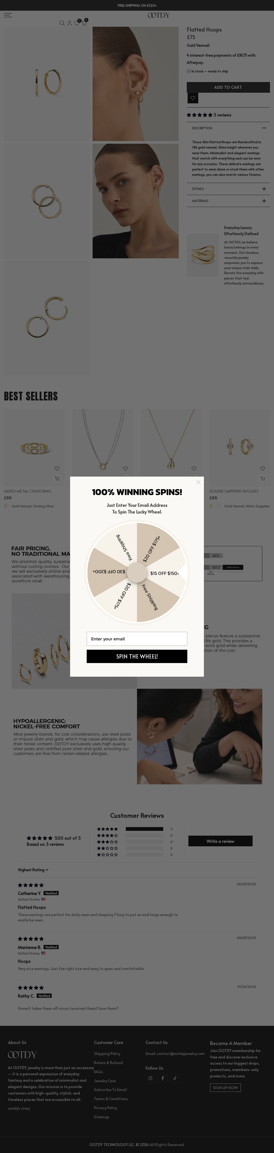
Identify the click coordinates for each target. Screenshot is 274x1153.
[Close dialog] (198, 482)
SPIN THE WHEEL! (137, 656)
